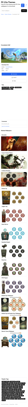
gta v (17, 394)
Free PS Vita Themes (4, 404)
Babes (12, 384)
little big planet (21, 398)
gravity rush (4, 392)
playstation (15, 387)
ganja (3, 387)
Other (15, 383)
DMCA (16, 404)
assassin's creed (5, 394)
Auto (10, 387)
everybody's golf (5, 89)
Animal (20, 386)
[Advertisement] (14, 29)
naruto (17, 391)
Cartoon (11, 383)
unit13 (15, 389)
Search (24, 10)
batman (20, 387)
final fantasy (4, 389)
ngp (7, 387)
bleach (3, 397)
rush (12, 397)
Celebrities (17, 384)
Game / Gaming (8, 14)
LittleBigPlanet (17, 395)
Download (15, 74)
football (8, 397)
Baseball (4, 395)
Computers (15, 386)
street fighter (17, 397)
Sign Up (23, 5)
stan (22, 395)
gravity (12, 398)
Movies (3, 384)
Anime (18, 381)
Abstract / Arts (21, 383)
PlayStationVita (11, 391)
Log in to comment (5, 126)
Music (8, 384)
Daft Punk (18, 392)
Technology (4, 386)
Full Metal (4, 391)
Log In (26, 5)
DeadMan (22, 391)
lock (16, 398)
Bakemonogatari (5, 398)
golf (12, 89)
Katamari (11, 389)
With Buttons (18, 87)
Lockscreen (12, 381)
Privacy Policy (12, 404)
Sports (12, 87)
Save (15, 80)
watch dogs (9, 395)
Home (2, 14)
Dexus (19, 389)
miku (23, 392)
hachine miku (11, 392)
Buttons (12, 394)
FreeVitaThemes (9, 67)
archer (20, 394)
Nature (22, 384)
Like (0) (14, 77)
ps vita (3, 400)
